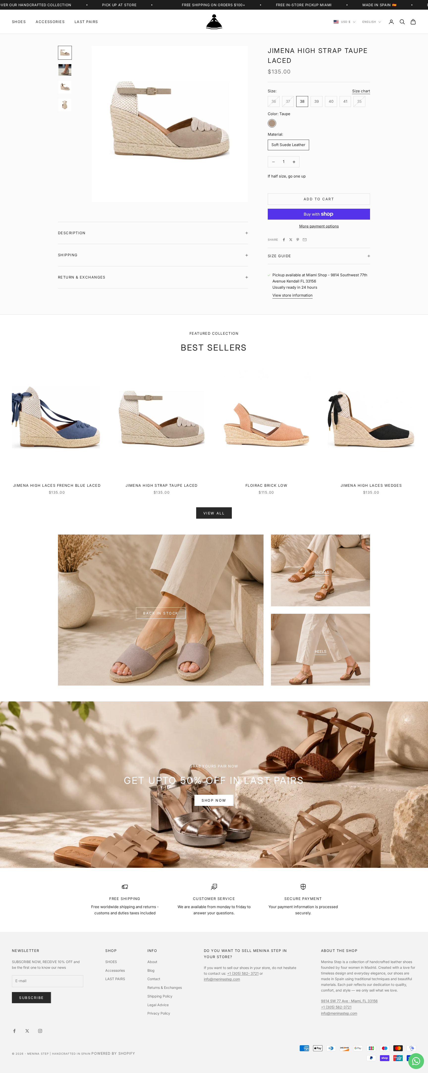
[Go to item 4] (65, 105)
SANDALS (320, 572)
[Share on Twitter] (291, 240)
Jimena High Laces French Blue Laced (57, 485)
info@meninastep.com (222, 979)
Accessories (50, 22)
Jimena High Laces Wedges (371, 485)
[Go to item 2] (65, 70)
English (369, 22)
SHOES (19, 22)
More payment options (319, 226)
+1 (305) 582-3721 (336, 1007)
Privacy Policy (158, 1013)
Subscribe (31, 998)
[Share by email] (305, 240)
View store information (292, 295)
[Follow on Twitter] (27, 1030)
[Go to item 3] (65, 87)
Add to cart (319, 199)
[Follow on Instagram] (40, 1030)
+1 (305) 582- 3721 (243, 973)
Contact (153, 979)
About (152, 962)
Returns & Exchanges (164, 987)
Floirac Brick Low (266, 485)
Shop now (214, 800)
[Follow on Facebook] (14, 1030)
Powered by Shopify (113, 1053)
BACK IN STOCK (160, 613)
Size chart (361, 91)
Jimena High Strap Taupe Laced (162, 485)
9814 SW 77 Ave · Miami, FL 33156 (349, 1001)
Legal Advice (158, 1005)
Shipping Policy (159, 996)
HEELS (320, 651)
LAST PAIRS (86, 22)
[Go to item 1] (65, 53)
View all (214, 513)
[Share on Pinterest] (298, 240)
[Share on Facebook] (284, 240)
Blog (151, 970)
